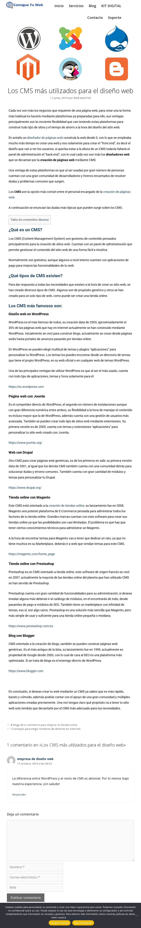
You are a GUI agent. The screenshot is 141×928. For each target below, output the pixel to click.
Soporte (114, 17)
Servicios (76, 5)
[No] (136, 915)
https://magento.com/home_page (32, 554)
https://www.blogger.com (26, 671)
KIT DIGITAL (111, 5)
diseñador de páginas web (45, 137)
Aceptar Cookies (59, 922)
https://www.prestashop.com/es (31, 626)
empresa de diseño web (35, 759)
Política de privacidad (78, 917)
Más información (83, 922)
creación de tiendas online (66, 505)
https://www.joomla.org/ (25, 442)
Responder (19, 794)
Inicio (59, 5)
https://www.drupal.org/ (25, 487)
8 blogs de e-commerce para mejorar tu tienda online (44, 725)
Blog (92, 5)
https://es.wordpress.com (26, 386)
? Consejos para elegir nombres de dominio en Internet (45, 728)
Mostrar (43, 219)
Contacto (95, 17)
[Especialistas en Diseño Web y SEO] (22, 5)
